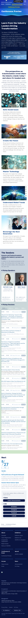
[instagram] (26, 189)
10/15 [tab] (17, 308)
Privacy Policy (4, 607)
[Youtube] (26, 195)
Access (3, 561)
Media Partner (4, 543)
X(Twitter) (14, 506)
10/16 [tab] (23, 308)
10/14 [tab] (10, 308)
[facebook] (26, 191)
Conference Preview (14, 7)
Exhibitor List (18, 537)
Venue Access (4, 564)
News (16, 561)
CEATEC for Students (20, 539)
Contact (10, 607)
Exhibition (8, 4)
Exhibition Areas (19, 535)
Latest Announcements (14, 500)
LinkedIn (14, 515)
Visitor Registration (6, 537)
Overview (3, 535)
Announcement (18, 564)
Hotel (2, 566)
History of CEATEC (6, 545)
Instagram (14, 509)
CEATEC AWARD (19, 554)
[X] (26, 187)
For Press (17, 566)
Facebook (14, 512)
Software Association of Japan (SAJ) (9, 593)
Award (25, 4)
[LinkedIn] (26, 193)
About (2, 4)
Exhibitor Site (17, 610)
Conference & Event (17, 4)
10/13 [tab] (4, 308)
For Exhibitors (6, 610)
